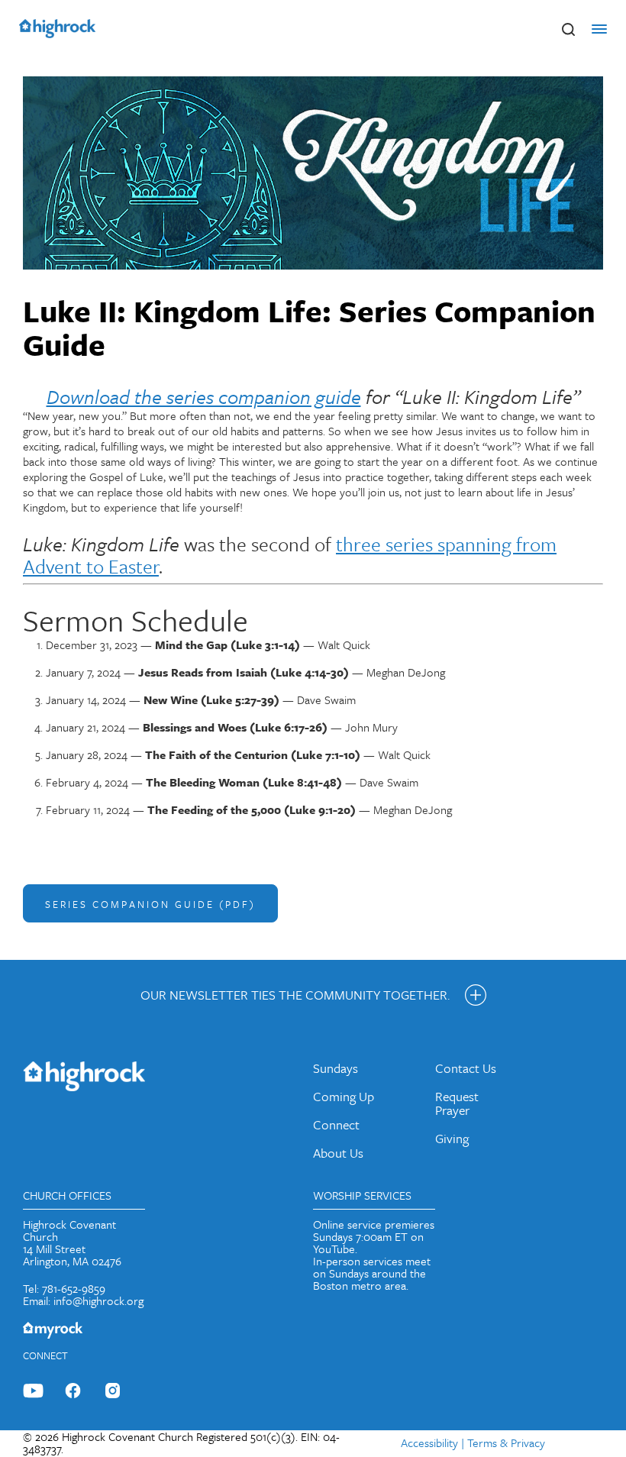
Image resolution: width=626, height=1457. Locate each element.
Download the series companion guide (204, 397)
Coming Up (343, 1096)
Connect (336, 1124)
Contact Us (465, 1067)
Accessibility (429, 1442)
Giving (452, 1138)
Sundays (335, 1067)
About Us (338, 1152)
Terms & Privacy (506, 1442)
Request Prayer (457, 1103)
